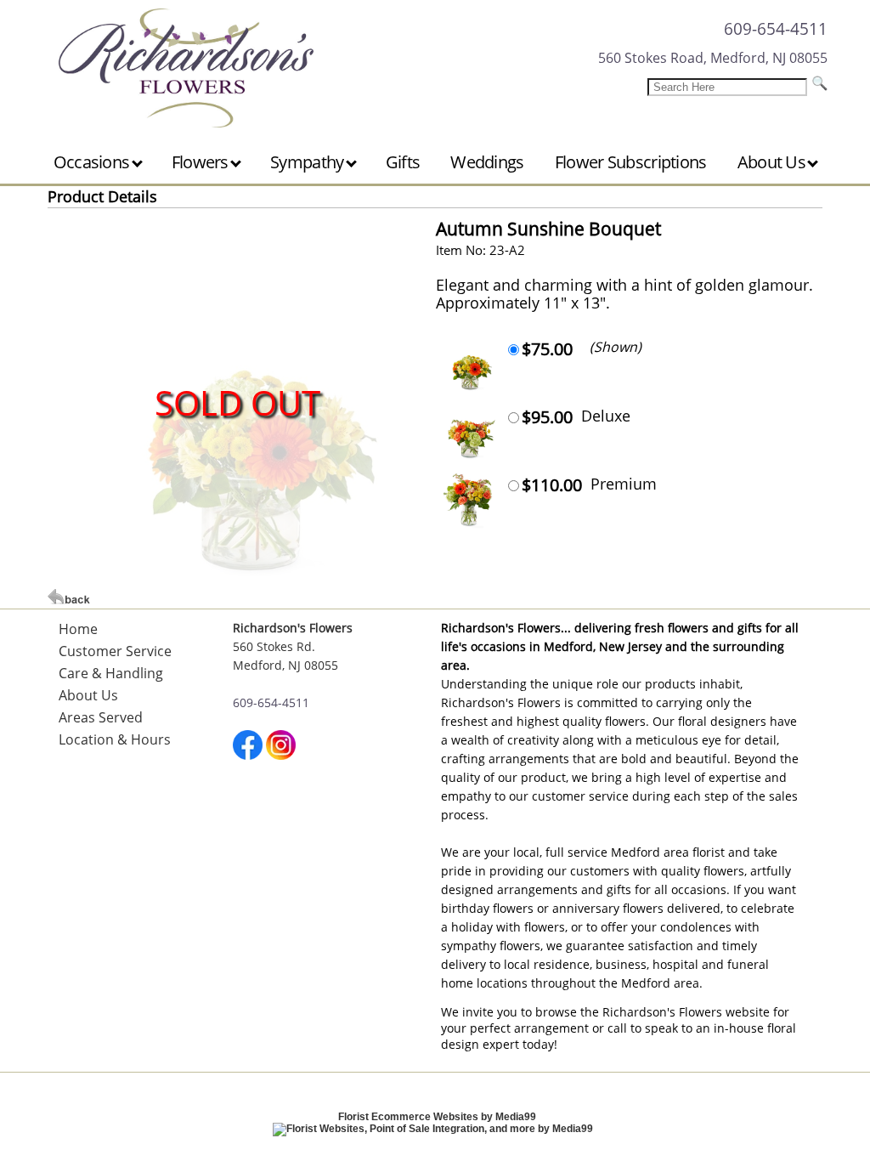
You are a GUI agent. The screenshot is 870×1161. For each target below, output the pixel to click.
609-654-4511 (776, 28)
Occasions (93, 161)
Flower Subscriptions (631, 161)
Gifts (403, 161)
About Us (773, 161)
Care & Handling (111, 673)
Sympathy (308, 161)
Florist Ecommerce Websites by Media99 (437, 1117)
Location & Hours (115, 739)
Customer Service (115, 651)
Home (78, 629)
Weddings (486, 161)
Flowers (202, 161)
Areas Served (101, 717)
